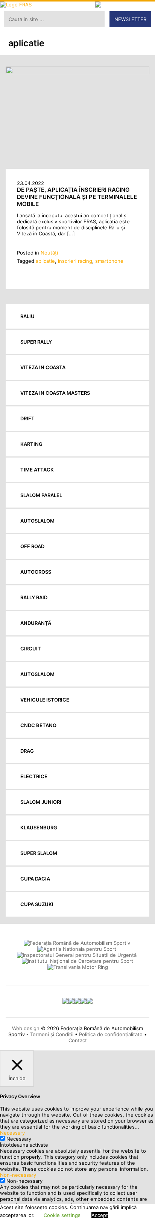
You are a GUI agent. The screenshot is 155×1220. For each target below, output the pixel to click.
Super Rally (36, 342)
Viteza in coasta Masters (55, 393)
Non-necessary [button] (18, 1175)
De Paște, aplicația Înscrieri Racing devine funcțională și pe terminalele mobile (77, 197)
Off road (32, 546)
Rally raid (33, 597)
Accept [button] (99, 1215)
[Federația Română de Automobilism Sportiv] (41, 5)
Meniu (144, 12)
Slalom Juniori (40, 802)
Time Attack (37, 470)
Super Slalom (38, 853)
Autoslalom (37, 521)
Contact (77, 1040)
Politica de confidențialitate (111, 1034)
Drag (27, 751)
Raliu (27, 316)
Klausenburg (38, 827)
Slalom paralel (41, 495)
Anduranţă (35, 623)
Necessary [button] (12, 1133)
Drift (27, 418)
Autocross (35, 572)
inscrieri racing (75, 261)
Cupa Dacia (35, 879)
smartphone (109, 261)
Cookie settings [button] (62, 1215)
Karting (31, 444)
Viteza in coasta (42, 367)
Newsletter (130, 19)
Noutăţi (49, 253)
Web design (26, 1028)
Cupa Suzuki (36, 904)
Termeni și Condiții (51, 1034)
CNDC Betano (38, 725)
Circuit (30, 649)
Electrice (33, 776)
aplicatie (45, 261)
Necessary (18, 1139)
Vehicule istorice (44, 700)
